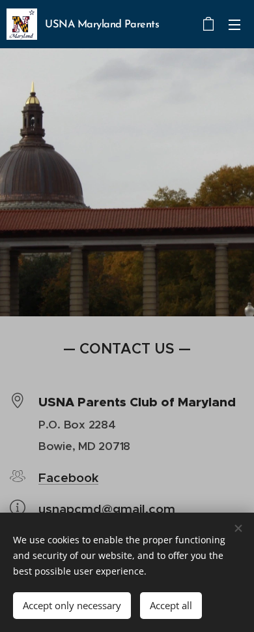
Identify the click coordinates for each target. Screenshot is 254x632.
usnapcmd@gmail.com (106, 509)
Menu (234, 24)
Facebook (68, 477)
